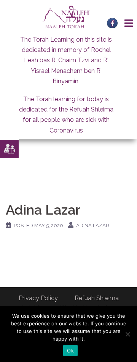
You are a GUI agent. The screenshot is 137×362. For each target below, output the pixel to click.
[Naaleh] (66, 16)
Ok (70, 350)
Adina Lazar (92, 225)
